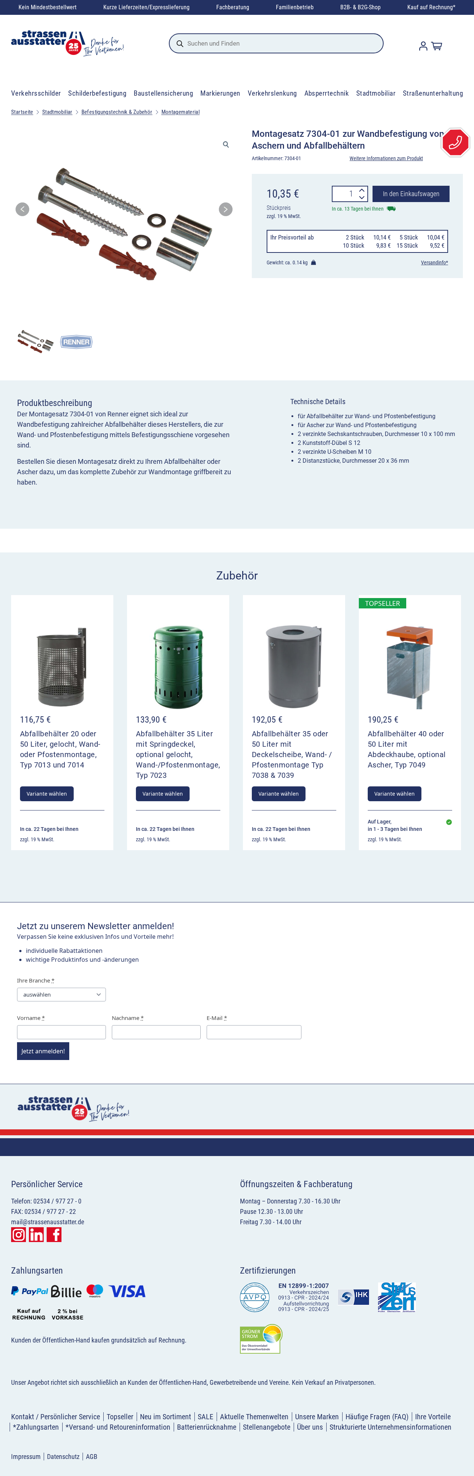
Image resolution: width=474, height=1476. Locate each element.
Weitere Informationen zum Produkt (386, 158)
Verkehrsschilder (36, 93)
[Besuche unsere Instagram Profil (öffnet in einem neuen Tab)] (18, 1234)
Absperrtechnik (326, 93)
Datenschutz (63, 1456)
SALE (205, 1416)
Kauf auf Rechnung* (431, 7)
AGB (91, 1456)
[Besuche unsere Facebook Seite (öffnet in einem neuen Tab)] (54, 1234)
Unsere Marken (317, 1416)
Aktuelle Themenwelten (254, 1416)
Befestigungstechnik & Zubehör (117, 112)
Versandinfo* (434, 262)
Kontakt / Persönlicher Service (55, 1416)
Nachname (128, 1017)
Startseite (22, 112)
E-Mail (217, 1017)
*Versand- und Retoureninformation (118, 1427)
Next (226, 211)
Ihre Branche (35, 980)
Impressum (26, 1456)
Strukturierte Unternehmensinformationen (390, 1427)
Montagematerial (180, 112)
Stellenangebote (266, 1427)
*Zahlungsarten (36, 1427)
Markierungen (220, 93)
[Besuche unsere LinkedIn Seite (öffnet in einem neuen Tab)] (36, 1234)
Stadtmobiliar (375, 93)
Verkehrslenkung (272, 93)
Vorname (31, 1017)
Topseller (120, 1416)
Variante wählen (47, 793)
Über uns (310, 1427)
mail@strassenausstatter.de (47, 1222)
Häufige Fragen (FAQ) (377, 1416)
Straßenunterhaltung (433, 93)
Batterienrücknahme (206, 1427)
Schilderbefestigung (97, 93)
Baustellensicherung (163, 93)
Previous (22, 211)
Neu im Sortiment (165, 1416)
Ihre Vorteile (433, 1416)
